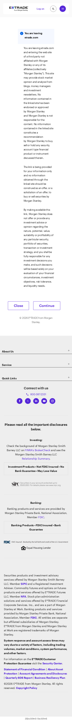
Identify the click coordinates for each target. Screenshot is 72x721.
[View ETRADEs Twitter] (28, 400)
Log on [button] (40, 8)
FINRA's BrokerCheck (37, 450)
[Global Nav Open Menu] (63, 9)
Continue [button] (46, 305)
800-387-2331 (36, 394)
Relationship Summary (36, 458)
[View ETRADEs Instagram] (52, 400)
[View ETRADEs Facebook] (19, 400)
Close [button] (18, 305)
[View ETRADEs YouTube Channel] (44, 400)
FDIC (41, 517)
